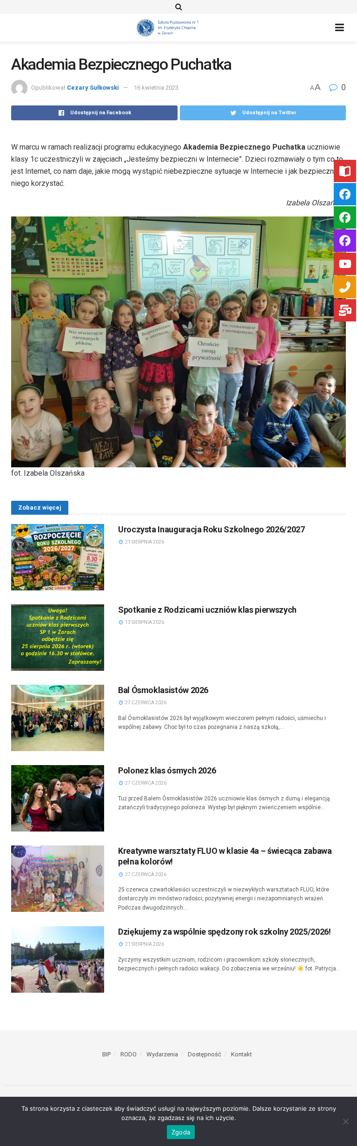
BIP (106, 1054)
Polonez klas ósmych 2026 (167, 770)
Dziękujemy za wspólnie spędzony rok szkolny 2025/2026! (224, 931)
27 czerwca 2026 (145, 702)
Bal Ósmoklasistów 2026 (163, 690)
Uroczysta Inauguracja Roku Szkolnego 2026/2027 (211, 529)
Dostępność (204, 1054)
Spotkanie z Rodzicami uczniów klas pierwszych (207, 610)
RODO (128, 1054)
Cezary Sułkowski (93, 87)
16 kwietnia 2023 (156, 87)
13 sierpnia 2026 (144, 622)
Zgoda (181, 1132)
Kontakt (241, 1054)
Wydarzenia (162, 1054)
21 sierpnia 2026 (144, 541)
